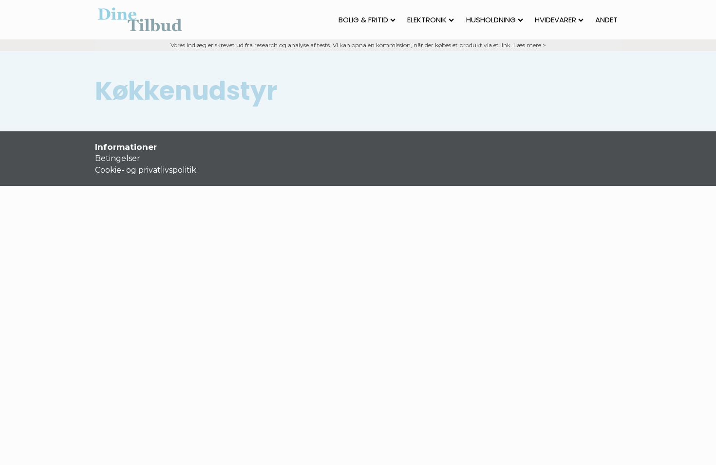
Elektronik (427, 20)
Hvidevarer (555, 20)
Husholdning (491, 20)
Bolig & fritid (363, 20)
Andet (606, 20)
